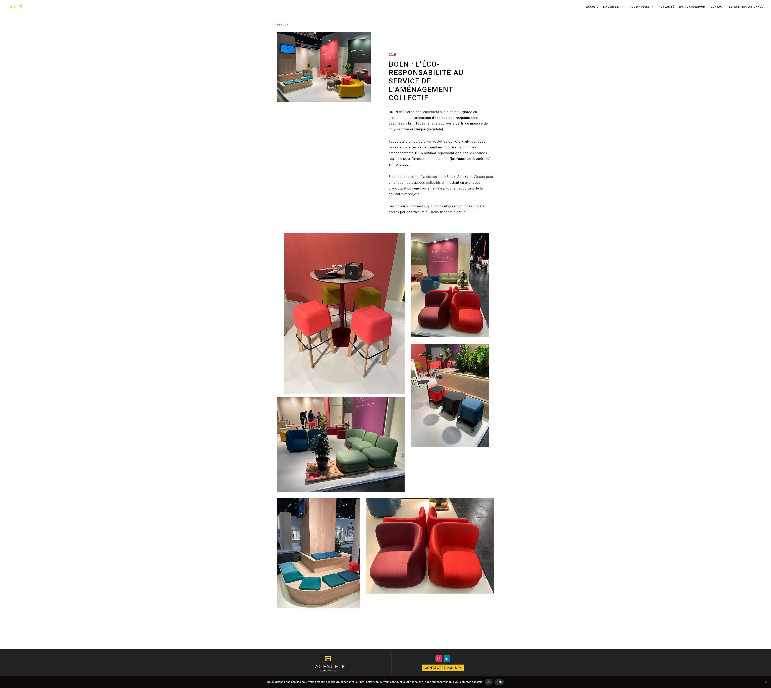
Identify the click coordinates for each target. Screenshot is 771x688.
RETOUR (283, 24)
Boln (392, 54)
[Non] (766, 682)
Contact (717, 6)
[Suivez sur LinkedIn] (447, 658)
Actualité (666, 6)
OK (489, 681)
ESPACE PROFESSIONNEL (746, 6)
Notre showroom (692, 6)
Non (499, 681)
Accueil (592, 6)
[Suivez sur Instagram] (438, 658)
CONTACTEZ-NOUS (441, 668)
